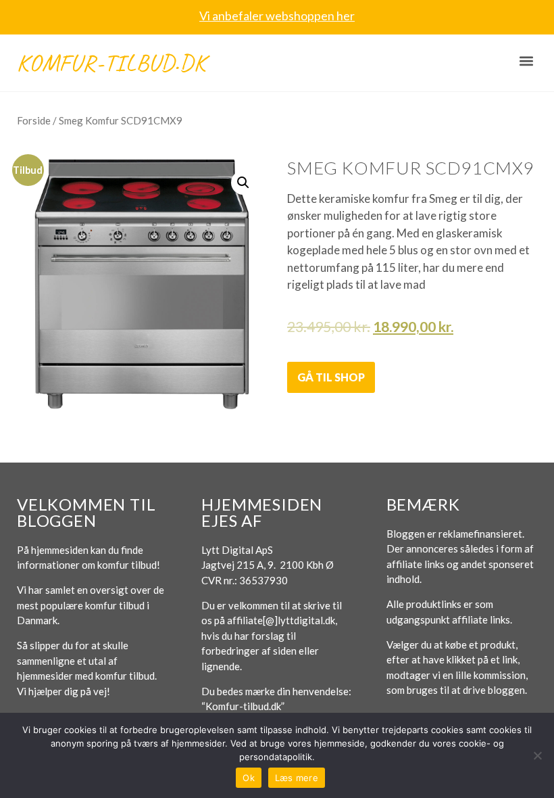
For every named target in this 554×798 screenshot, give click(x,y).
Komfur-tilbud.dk (111, 62)
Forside (34, 120)
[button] (526, 61)
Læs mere (296, 777)
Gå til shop (331, 377)
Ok (249, 777)
